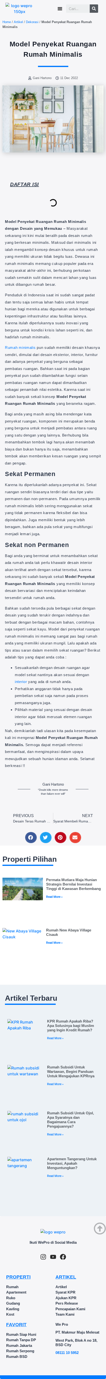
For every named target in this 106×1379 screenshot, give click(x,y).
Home (6, 22)
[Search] (94, 8)
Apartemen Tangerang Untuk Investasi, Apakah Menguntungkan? (72, 1163)
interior (21, 682)
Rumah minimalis (20, 347)
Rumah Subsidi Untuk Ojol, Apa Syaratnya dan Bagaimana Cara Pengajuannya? (70, 1119)
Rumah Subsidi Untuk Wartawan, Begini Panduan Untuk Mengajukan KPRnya (70, 1071)
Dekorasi (32, 22)
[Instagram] (43, 1257)
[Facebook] (63, 1257)
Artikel (18, 22)
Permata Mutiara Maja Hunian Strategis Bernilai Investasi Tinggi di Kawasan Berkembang (73, 884)
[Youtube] (53, 1257)
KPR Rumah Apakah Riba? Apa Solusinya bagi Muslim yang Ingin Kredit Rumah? (70, 1025)
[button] (60, 8)
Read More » (54, 897)
